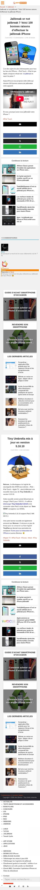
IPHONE (6, 814)
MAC (5, 819)
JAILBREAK (7, 834)
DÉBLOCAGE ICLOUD (11, 856)
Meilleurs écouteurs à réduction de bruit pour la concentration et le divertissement (26, 402)
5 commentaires (18, 38)
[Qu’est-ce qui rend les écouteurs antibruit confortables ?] (12, 412)
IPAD (5, 816)
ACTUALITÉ (7, 802)
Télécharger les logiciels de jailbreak (17, 861)
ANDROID (7, 824)
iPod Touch (8, 119)
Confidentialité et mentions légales (12, 795)
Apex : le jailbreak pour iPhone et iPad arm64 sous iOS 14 (26, 219)
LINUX (5, 829)
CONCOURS (7, 809)
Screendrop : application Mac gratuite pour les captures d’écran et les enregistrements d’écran (26, 367)
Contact (6, 876)
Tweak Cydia (8, 836)
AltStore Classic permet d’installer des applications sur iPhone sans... (26, 168)
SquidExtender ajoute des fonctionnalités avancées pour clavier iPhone (26, 209)
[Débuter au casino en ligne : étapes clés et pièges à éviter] (12, 379)
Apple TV (7, 538)
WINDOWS (7, 821)
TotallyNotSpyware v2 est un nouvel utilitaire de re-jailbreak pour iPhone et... (26, 188)
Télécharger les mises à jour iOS (15, 858)
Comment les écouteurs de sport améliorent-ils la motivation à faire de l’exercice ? (25, 423)
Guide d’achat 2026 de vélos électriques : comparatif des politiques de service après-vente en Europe (26, 390)
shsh (30, 538)
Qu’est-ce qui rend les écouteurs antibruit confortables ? (25, 411)
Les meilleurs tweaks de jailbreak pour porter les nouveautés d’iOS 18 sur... (26, 199)
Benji (12, 272)
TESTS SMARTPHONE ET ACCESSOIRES (18, 804)
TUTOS (6, 831)
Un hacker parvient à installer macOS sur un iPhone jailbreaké (25, 178)
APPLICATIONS (9, 844)
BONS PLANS (8, 806)
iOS (4, 811)
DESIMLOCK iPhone (10, 853)
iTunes (24, 538)
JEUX (5, 846)
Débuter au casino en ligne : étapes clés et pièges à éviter (25, 379)
